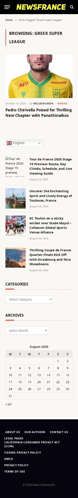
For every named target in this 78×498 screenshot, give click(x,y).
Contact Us (59, 432)
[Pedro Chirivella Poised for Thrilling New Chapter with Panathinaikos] (39, 76)
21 (48, 382)
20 (39, 382)
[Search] (71, 7)
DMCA (8, 459)
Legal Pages (13, 438)
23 (67, 382)
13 (39, 375)
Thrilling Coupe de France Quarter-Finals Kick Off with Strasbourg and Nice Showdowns (50, 257)
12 (29, 375)
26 (29, 389)
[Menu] (7, 7)
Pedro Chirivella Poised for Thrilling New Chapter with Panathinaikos (38, 112)
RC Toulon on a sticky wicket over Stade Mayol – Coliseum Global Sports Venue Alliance (50, 225)
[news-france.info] (41, 7)
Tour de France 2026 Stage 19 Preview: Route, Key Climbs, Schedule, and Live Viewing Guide (50, 166)
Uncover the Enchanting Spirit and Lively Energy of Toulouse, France (50, 195)
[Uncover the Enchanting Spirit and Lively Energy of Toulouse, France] (15, 198)
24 (10, 389)
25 (20, 389)
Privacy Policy (16, 465)
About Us (12, 432)
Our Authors (35, 432)
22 (58, 382)
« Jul (8, 404)
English (18, 143)
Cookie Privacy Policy (22, 452)
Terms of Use (14, 471)
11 (20, 375)
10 (10, 375)
